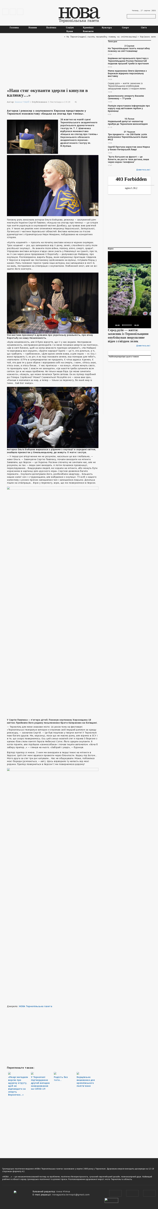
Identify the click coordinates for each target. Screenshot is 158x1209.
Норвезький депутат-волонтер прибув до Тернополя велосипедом (128, 122)
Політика (51, 27)
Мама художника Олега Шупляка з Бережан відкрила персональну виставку (127, 73)
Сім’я (144, 27)
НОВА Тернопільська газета (35, 1006)
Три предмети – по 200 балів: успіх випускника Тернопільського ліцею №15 (127, 137)
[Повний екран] (147, 325)
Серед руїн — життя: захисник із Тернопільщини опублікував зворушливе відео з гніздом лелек (127, 86)
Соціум (70, 27)
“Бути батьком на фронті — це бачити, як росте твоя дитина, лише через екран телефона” (128, 159)
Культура (107, 27)
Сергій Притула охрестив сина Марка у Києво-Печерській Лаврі (129, 148)
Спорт (125, 27)
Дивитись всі (143, 170)
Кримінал (88, 27)
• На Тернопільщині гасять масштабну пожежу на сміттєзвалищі (89, 37)
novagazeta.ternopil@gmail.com (71, 1194)
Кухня (70, 31)
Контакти (88, 31)
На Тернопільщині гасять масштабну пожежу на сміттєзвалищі (129, 49)
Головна (14, 27)
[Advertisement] (52, 61)
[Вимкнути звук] (142, 325)
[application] (129, 289)
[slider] (127, 325)
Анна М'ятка (63, 1191)
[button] (129, 290)
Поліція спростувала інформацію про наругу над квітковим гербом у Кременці (129, 108)
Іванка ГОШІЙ (22, 102)
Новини (33, 27)
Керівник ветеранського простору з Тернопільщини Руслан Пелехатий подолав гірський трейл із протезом (128, 61)
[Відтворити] (111, 325)
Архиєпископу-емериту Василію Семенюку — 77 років (126, 97)
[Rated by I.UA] (111, 1200)
